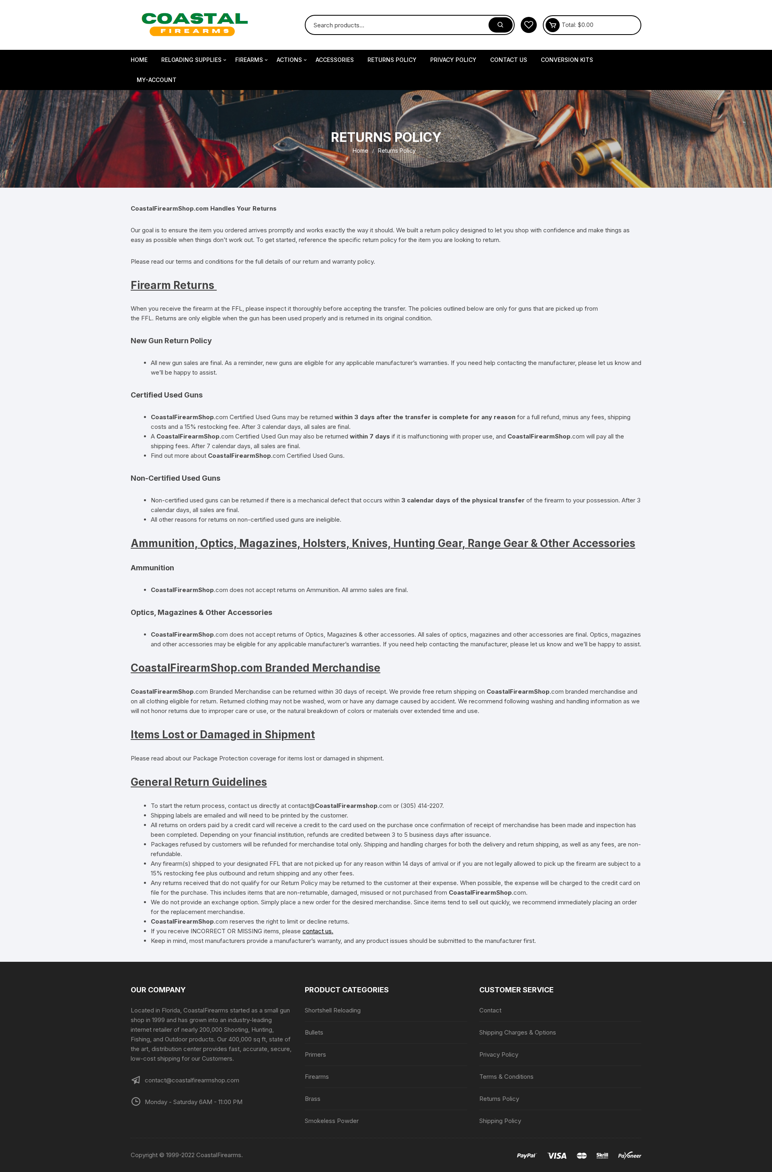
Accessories (335, 59)
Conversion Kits (567, 59)
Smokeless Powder (332, 1121)
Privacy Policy (453, 59)
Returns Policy (392, 59)
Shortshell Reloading (333, 1010)
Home (139, 59)
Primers (315, 1054)
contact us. (317, 931)
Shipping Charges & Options (517, 1032)
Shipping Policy (500, 1121)
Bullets (314, 1032)
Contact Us (508, 59)
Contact (490, 1010)
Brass (312, 1098)
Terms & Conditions (506, 1076)
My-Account (157, 79)
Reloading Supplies (191, 59)
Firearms (249, 59)
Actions (289, 59)
